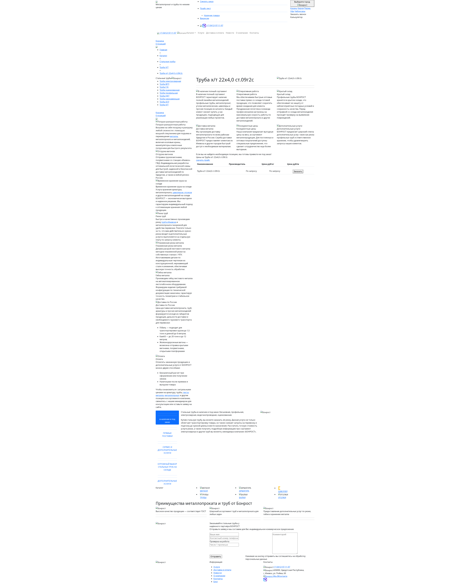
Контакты (254, 32)
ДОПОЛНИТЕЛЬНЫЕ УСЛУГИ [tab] (167, 482)
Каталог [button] (190, 32)
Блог (215, 581)
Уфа (292, 11)
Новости (230, 32)
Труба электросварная (170, 81)
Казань (293, 8)
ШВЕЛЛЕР (283, 491)
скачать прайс (203, 160)
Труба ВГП (164, 84)
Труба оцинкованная (170, 90)
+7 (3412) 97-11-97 (214, 25)
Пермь (307, 8)
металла (174, 136)
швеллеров (178, 192)
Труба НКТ (164, 96)
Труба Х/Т (164, 104)
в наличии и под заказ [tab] (167, 420)
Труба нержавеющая (170, 99)
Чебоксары (300, 11)
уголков (188, 192)
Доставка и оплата (215, 32)
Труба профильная (169, 93)
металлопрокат (172, 395)
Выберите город (302, 1)
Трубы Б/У (164, 101)
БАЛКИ (242, 497)
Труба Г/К (164, 87)
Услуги (201, 32)
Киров (301, 8)
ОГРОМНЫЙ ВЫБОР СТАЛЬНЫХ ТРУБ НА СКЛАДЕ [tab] (167, 467)
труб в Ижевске (168, 222)
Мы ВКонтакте (280, 576)
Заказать (298, 171)
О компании (242, 32)
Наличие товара (212, 15)
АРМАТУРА (244, 491)
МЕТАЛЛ (204, 491)
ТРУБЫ (203, 497)
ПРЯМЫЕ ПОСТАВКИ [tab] (167, 434)
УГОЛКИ (282, 497)
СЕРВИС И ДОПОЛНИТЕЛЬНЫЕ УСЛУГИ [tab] (167, 450)
